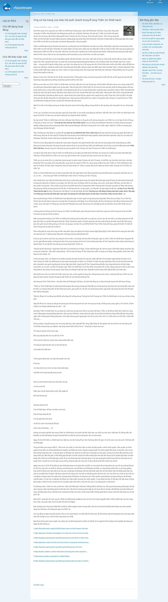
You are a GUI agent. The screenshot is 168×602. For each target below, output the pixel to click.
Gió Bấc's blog (50, 14)
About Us (149, 2)
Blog (42, 14)
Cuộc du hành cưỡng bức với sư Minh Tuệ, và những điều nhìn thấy (152, 47)
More (26, 51)
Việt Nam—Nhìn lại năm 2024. (153, 30)
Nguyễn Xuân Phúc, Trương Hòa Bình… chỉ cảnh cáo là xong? (152, 73)
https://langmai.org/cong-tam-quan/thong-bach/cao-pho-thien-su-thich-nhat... (62, 538)
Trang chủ (36, 14)
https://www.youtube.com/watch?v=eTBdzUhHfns (52, 556)
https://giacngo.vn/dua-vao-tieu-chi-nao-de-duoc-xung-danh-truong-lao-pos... (62, 542)
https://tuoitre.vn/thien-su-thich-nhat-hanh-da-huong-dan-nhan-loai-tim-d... (61, 552)
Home (160, 2)
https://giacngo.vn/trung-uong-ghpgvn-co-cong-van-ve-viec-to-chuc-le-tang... (62, 533)
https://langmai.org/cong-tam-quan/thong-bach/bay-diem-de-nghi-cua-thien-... (62, 561)
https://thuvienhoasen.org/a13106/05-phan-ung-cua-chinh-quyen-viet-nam (61, 528)
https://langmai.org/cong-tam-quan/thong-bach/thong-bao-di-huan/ (58, 547)
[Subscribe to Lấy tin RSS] (27, 20)
